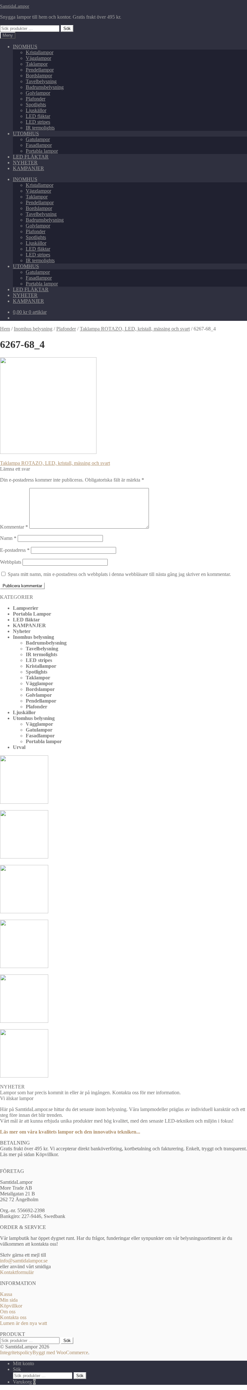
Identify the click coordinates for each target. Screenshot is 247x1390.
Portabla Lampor (32, 614)
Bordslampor (39, 75)
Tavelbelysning (41, 81)
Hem (5, 328)
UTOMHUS (26, 133)
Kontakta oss (13, 1317)
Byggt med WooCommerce (60, 1352)
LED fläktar (38, 116)
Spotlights (36, 104)
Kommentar (14, 527)
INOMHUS (25, 46)
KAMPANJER (28, 168)
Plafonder (35, 98)
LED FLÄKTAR (31, 156)
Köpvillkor (11, 1306)
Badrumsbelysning (45, 87)
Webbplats (10, 562)
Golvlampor (38, 93)
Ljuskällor (36, 110)
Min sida (9, 1300)
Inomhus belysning (33, 328)
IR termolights (40, 127)
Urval (19, 747)
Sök (67, 28)
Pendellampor (40, 69)
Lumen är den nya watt (23, 1323)
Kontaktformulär (17, 1272)
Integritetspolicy (16, 1352)
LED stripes (38, 122)
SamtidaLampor (14, 6)
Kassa (6, 1294)
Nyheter (22, 631)
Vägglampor (38, 58)
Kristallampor (39, 52)
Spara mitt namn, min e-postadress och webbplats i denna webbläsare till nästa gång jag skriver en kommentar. (119, 574)
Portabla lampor (42, 151)
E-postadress (15, 550)
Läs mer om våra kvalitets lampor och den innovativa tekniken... (70, 1132)
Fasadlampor (39, 145)
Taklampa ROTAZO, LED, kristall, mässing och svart (135, 328)
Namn (8, 538)
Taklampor (37, 64)
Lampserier (25, 608)
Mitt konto (23, 1363)
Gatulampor (38, 139)
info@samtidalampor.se (24, 1260)
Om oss (7, 1311)
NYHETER (25, 162)
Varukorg (24, 1382)
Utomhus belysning (34, 718)
